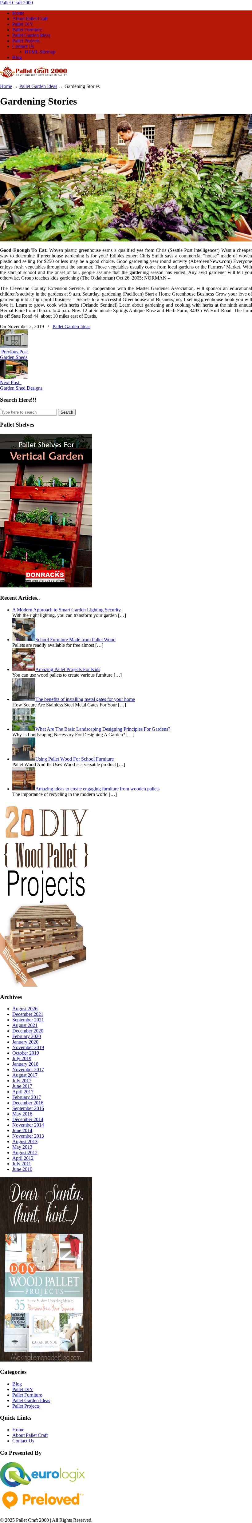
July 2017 (21, 1080)
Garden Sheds (13, 357)
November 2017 (28, 1069)
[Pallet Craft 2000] (33, 75)
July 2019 (21, 1058)
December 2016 (27, 1102)
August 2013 (24, 1141)
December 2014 (27, 1119)
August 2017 (24, 1075)
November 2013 (28, 1136)
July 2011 (21, 1163)
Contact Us (23, 1440)
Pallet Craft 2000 (16, 2)
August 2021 (24, 1025)
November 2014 (28, 1124)
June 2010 (22, 1169)
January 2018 (25, 1064)
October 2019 (25, 1053)
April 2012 (22, 1158)
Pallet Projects (26, 1406)
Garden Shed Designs (21, 388)
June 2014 (22, 1130)
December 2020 (27, 1030)
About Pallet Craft (30, 1435)
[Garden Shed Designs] (14, 377)
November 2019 (28, 1047)
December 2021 (27, 1014)
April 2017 (22, 1091)
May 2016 (22, 1113)
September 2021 (28, 1019)
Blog (17, 1383)
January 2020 (25, 1041)
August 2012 (24, 1152)
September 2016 (28, 1108)
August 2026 (24, 1008)
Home (6, 86)
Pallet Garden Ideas (38, 86)
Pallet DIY (22, 1389)
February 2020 (26, 1036)
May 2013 (22, 1147)
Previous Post (14, 351)
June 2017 (22, 1086)
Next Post (11, 382)
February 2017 (26, 1097)
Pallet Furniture (27, 1395)
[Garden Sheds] (14, 346)
